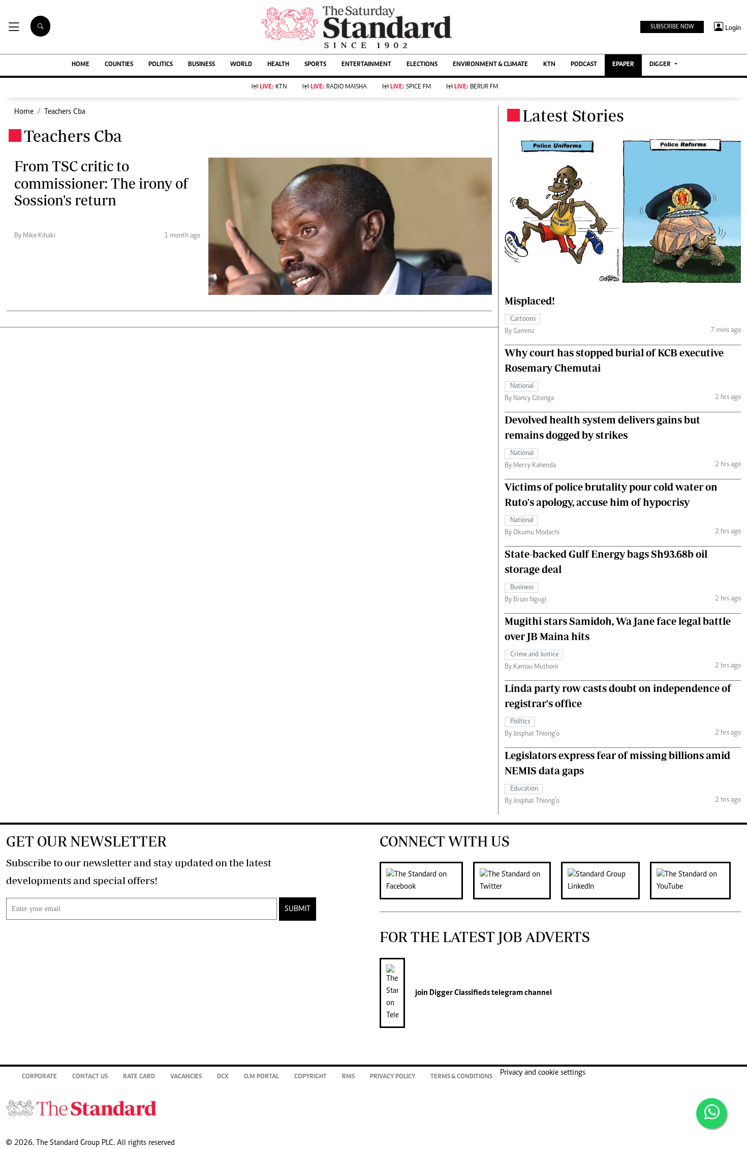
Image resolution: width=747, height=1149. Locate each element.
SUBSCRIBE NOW (672, 27)
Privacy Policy (392, 1077)
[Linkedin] (605, 880)
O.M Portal (261, 1077)
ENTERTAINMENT (366, 65)
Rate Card (139, 1077)
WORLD (241, 65)
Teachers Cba (64, 112)
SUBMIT (297, 909)
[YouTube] (695, 880)
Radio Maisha (338, 87)
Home (24, 112)
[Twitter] (517, 880)
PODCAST (584, 65)
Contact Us (90, 1077)
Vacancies (186, 1077)
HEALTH (278, 65)
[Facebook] (426, 880)
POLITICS (160, 65)
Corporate (39, 1077)
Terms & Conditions (461, 1077)
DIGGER (660, 65)
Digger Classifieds (459, 993)
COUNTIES (119, 65)
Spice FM (410, 87)
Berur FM (476, 87)
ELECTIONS (422, 65)
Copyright (310, 1077)
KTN (549, 65)
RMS (348, 1077)
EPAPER (623, 65)
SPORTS (315, 65)
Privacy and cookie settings (542, 1073)
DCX (223, 1077)
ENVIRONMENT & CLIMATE (490, 65)
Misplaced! (530, 301)
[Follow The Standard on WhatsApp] (711, 1113)
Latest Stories (573, 115)
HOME (80, 65)
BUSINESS (201, 65)
